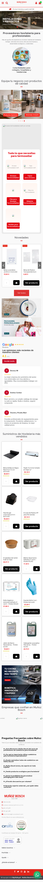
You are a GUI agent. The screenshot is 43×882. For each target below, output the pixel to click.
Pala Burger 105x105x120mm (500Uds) (9, 514)
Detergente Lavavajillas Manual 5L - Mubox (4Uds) (31, 645)
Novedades (22, 237)
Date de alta (6, 802)
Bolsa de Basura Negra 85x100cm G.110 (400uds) (11, 469)
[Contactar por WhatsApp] (37, 874)
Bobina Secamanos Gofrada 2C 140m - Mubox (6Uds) (30, 559)
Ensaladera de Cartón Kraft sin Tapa (10, 559)
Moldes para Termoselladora (13, 225)
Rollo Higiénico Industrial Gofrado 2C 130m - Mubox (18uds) (10, 602)
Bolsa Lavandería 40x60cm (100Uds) (10, 271)
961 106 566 (6, 808)
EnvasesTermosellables (13, 177)
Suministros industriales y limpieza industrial (21, 69)
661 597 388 (6, 811)
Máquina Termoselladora (30, 202)
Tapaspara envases (30, 177)
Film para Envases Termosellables (13, 201)
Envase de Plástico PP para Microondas (31, 513)
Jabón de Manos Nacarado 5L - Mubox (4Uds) (10, 645)
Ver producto (31, 283)
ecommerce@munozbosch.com (13, 814)
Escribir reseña (9, 361)
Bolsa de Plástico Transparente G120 (30, 271)
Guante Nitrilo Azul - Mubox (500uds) (30, 601)
